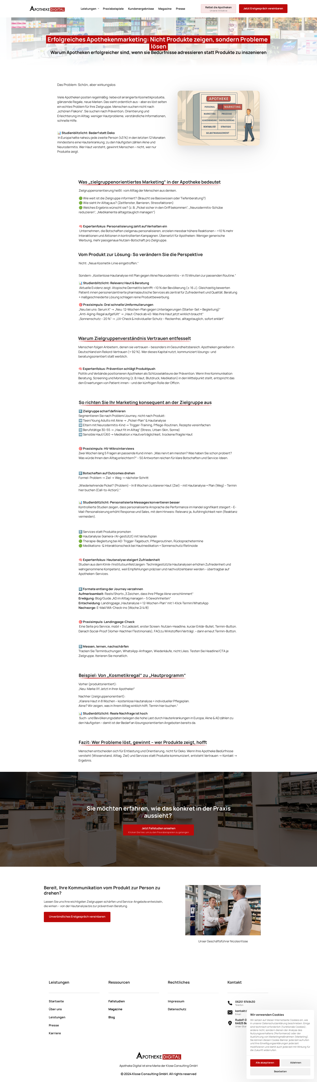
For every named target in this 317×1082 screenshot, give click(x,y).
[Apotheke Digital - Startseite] (47, 9)
